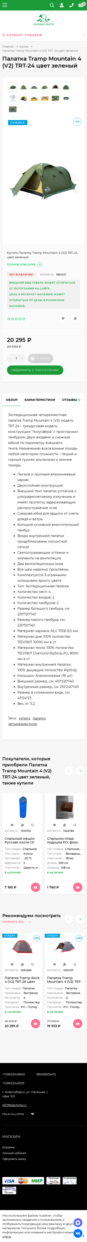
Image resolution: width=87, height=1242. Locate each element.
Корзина (8, 1147)
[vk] (32, 1114)
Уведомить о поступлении (35, 370)
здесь (6, 1236)
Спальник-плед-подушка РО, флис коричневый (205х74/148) (62, 844)
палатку (39, 718)
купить (24, 718)
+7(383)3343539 (13, 1083)
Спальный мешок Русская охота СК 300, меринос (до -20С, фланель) (20, 844)
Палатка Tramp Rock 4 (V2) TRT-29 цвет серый (22, 981)
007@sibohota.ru (14, 1105)
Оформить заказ (14, 1159)
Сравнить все (13, 922)
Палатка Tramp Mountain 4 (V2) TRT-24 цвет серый (64, 981)
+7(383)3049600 (13, 1074)
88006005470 (46, 1074)
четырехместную (22, 724)
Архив (23, 46)
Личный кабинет (14, 1153)
